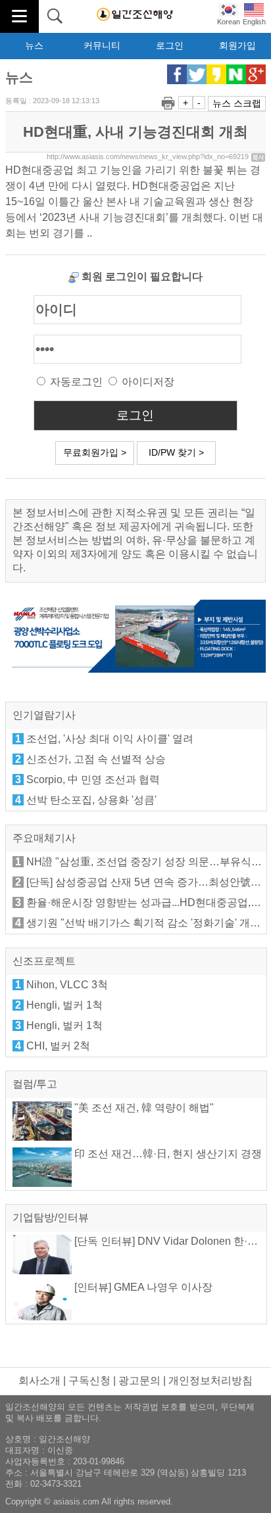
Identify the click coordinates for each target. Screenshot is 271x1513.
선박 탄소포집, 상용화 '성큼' (91, 799)
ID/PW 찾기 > (176, 452)
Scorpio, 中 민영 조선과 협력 (93, 779)
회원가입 (237, 45)
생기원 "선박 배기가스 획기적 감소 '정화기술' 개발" (145, 922)
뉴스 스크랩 (236, 103)
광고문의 (139, 1380)
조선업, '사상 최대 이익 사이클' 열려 (109, 738)
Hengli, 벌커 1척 (64, 1005)
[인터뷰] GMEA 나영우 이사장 (142, 1287)
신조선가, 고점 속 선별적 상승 (96, 759)
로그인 (170, 45)
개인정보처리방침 (210, 1380)
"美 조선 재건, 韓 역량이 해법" (143, 1107)
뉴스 (34, 45)
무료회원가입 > (94, 452)
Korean (228, 22)
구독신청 (89, 1380)
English (254, 22)
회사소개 (39, 1380)
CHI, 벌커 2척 (58, 1045)
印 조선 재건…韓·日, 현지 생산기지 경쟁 (167, 1153)
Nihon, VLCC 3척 (67, 984)
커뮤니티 (102, 45)
